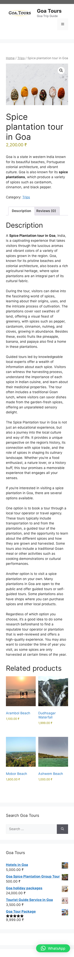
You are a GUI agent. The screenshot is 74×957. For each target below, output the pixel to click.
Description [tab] (21, 211)
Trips (21, 58)
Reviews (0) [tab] (46, 211)
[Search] (62, 829)
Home (10, 58)
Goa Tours (49, 11)
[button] (61, 70)
